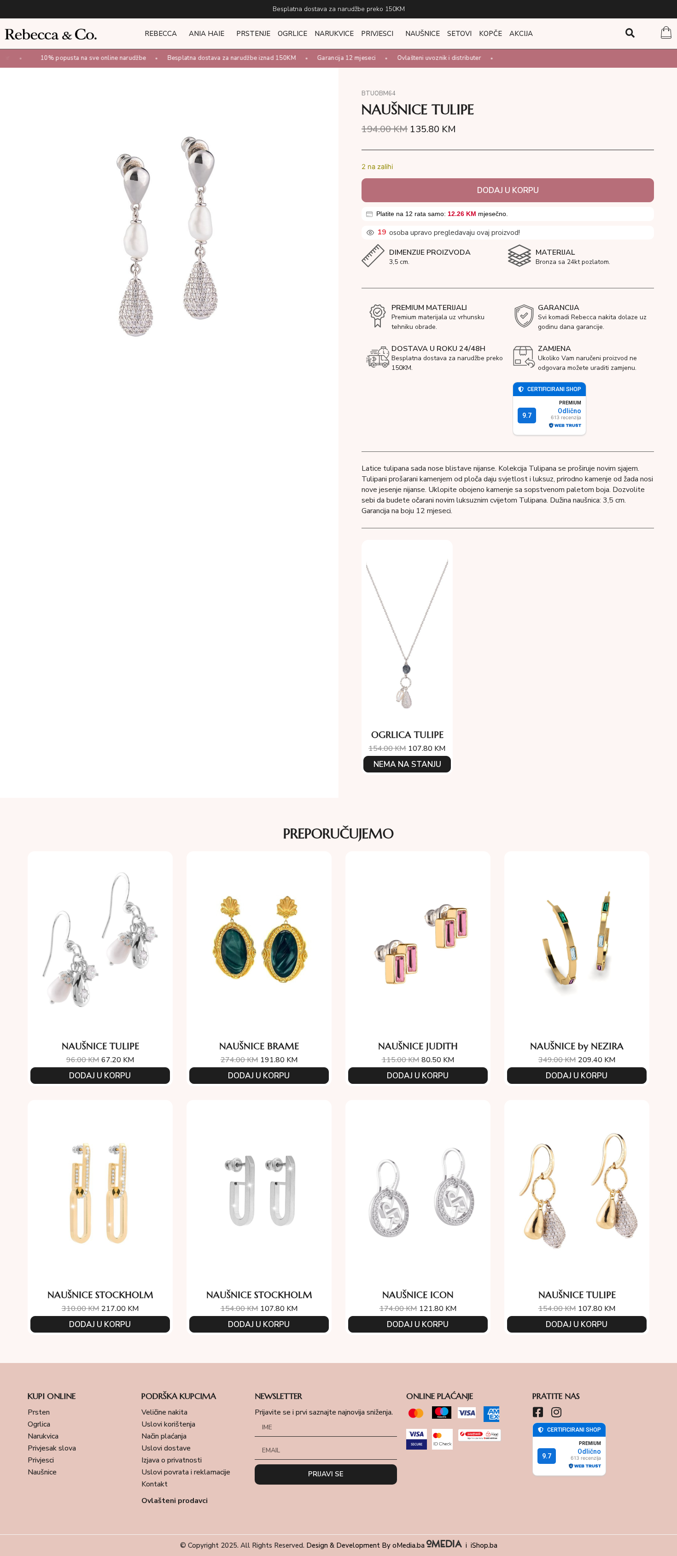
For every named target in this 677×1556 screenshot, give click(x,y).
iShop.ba (484, 1545)
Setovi (459, 33)
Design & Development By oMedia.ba (366, 1545)
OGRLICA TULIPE (407, 735)
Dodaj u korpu (508, 190)
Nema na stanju (407, 764)
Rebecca (161, 33)
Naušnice (422, 33)
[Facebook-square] (538, 1412)
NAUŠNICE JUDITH (418, 1046)
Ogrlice (292, 33)
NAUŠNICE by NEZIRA (577, 1046)
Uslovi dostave (166, 1448)
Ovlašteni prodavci (174, 1501)
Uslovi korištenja (168, 1424)
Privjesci (377, 33)
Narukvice (334, 33)
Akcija (521, 33)
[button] (629, 32)
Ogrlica (39, 1424)
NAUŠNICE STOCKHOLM (100, 1295)
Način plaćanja (164, 1436)
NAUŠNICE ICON (418, 1295)
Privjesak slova (52, 1448)
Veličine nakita (164, 1412)
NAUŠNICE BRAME (259, 1046)
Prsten (39, 1412)
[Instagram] (556, 1412)
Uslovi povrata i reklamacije (185, 1472)
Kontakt (154, 1484)
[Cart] (666, 33)
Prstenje (253, 33)
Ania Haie (206, 33)
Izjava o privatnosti (171, 1460)
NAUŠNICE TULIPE (100, 1046)
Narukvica (43, 1436)
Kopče (490, 33)
